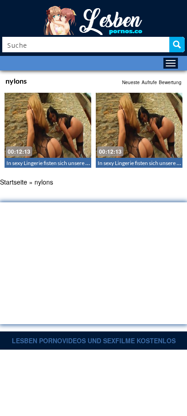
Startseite (13, 181)
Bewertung (170, 82)
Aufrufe (149, 82)
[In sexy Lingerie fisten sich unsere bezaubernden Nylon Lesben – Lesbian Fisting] (48, 125)
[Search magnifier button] (177, 44)
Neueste (131, 82)
